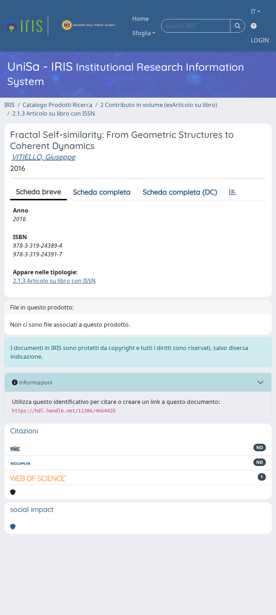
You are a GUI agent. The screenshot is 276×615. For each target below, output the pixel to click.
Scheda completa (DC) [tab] (180, 191)
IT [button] (253, 11)
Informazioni (35, 382)
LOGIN (260, 40)
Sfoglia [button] (141, 33)
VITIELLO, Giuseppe (43, 156)
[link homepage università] (89, 26)
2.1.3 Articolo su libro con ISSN (53, 113)
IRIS (9, 105)
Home (140, 19)
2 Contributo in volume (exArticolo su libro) (158, 105)
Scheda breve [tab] (38, 191)
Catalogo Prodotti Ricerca (57, 105)
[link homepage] (26, 26)
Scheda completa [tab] (101, 191)
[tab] (233, 192)
